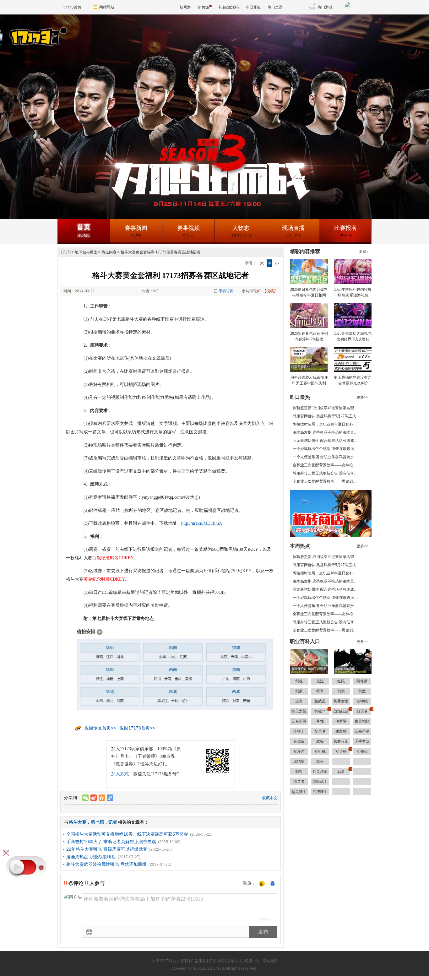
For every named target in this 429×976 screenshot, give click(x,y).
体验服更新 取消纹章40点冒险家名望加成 (327, 408)
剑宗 (341, 691)
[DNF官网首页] (133, 36)
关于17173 (161, 961)
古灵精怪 (362, 721)
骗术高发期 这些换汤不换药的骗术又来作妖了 (331, 432)
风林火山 (341, 741)
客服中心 (252, 961)
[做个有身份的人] (262, 884)
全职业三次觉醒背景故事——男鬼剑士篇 (327, 481)
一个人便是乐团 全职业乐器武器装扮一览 (327, 457)
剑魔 (362, 691)
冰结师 (299, 761)
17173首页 (72, 7)
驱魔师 (341, 731)
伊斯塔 (341, 721)
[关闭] (6, 853)
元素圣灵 (299, 721)
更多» (363, 251)
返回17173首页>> (137, 727)
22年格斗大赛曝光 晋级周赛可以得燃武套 (106, 849)
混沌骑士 (320, 791)
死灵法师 (320, 771)
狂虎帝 (299, 741)
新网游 (185, 7)
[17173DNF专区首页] (86, 34)
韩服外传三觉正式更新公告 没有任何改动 (327, 473)
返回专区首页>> (100, 727)
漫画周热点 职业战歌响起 (91, 856)
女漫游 (299, 751)
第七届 (97, 822)
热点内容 (109, 252)
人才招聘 (180, 961)
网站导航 (106, 7)
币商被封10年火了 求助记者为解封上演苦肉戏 (111, 841)
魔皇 (320, 761)
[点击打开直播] (26, 867)
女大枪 (341, 751)
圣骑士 (299, 731)
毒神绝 (362, 701)
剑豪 (299, 691)
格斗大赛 (77, 822)
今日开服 (253, 7)
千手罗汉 (362, 741)
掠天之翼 (299, 711)
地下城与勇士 (86, 252)
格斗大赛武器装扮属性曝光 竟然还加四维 (106, 864)
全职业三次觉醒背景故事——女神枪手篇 (327, 465)
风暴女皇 (341, 701)
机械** (320, 711)
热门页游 (275, 7)
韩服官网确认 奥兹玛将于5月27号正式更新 (328, 416)
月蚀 (320, 721)
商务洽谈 (216, 961)
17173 (66, 252)
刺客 (299, 771)
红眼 (341, 681)
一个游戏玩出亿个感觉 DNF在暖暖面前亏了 (329, 449)
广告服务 (198, 961)
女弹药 (362, 751)
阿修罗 (362, 681)
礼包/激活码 (229, 7)
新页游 (203, 7)
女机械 (320, 751)
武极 (320, 741)
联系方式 (234, 961)
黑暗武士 (320, 781)
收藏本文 (269, 798)
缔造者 (299, 781)
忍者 (341, 771)
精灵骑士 (299, 791)
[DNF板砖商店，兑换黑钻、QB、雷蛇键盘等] (331, 513)
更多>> (362, 397)
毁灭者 (362, 711)
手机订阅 (226, 291)
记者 (112, 822)
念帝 (299, 701)
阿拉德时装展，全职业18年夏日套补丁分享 (328, 424)
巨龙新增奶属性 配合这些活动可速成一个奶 (329, 440)
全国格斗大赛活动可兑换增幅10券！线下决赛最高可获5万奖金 (127, 834)
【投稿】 (270, 291)
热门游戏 (325, 7)
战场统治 (341, 711)
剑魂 (299, 681)
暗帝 (320, 691)
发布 (263, 932)
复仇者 (320, 731)
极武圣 (320, 701)
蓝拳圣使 (362, 731)
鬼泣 (320, 681)
